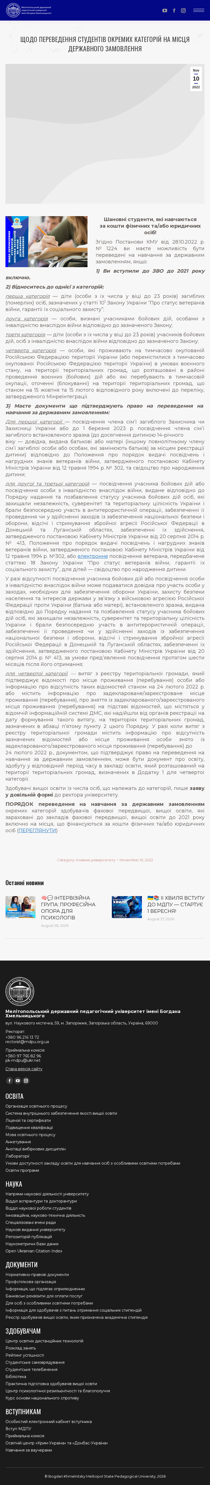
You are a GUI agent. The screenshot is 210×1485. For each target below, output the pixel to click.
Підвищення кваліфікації (29, 1127)
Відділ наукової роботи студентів (38, 1208)
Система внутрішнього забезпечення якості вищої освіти (61, 1113)
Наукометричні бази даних (32, 1243)
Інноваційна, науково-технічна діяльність (45, 1215)
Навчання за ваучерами (28, 1450)
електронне (93, 556)
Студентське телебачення (31, 1369)
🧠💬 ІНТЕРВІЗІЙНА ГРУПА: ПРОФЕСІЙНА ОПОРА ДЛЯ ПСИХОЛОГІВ (68, 908)
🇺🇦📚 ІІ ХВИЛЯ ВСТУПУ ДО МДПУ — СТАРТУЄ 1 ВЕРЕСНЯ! (176, 904)
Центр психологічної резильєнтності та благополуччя (57, 1390)
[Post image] (20, 907)
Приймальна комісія (24, 1435)
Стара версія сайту (23, 1068)
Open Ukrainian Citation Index (33, 1251)
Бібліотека (15, 1376)
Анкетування (18, 1141)
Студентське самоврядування (35, 1362)
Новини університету (95, 860)
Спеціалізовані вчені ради (30, 1222)
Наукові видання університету (35, 1229)
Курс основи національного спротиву (42, 1398)
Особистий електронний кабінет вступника (48, 1421)
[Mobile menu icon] (199, 10)
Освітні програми (22, 1170)
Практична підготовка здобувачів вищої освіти (51, 1383)
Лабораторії (17, 1156)
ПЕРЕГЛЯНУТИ (37, 831)
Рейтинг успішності (24, 1355)
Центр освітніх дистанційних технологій (44, 1341)
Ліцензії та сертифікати (28, 1120)
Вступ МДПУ (18, 1428)
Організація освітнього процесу (36, 1106)
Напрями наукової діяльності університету (47, 1194)
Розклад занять (20, 1348)
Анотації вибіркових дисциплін (35, 1149)
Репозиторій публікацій (28, 1236)
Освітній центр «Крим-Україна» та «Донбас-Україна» (56, 1443)
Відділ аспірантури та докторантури (41, 1201)
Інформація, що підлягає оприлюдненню (45, 1288)
